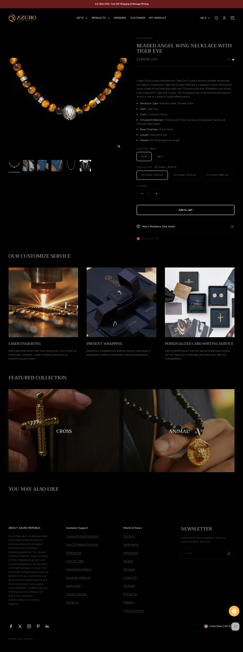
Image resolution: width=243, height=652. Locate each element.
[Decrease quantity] (142, 193)
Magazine (128, 602)
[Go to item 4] (57, 166)
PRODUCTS (99, 18)
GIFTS (80, 18)
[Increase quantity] (156, 193)
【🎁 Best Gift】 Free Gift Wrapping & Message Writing (121, 4)
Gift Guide (129, 585)
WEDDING (120, 18)
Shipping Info (73, 552)
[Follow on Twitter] (20, 626)
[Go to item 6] (85, 166)
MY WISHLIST (157, 18)
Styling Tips (130, 594)
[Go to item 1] (14, 166)
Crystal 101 (130, 577)
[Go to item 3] (42, 166)
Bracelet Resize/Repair (79, 569)
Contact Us (72, 602)
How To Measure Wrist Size (82, 544)
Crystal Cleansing (76, 594)
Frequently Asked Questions (82, 536)
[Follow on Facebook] (11, 626)
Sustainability (131, 544)
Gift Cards (129, 569)
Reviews (128, 561)
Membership (130, 552)
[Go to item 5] (71, 166)
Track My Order (75, 561)
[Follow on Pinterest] (38, 626)
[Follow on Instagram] (29, 626)
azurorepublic (144, 38)
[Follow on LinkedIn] (47, 626)
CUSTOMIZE (137, 18)
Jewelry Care (73, 585)
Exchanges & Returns (78, 577)
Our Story (128, 536)
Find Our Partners (133, 610)
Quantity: (142, 185)
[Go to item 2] (28, 166)
